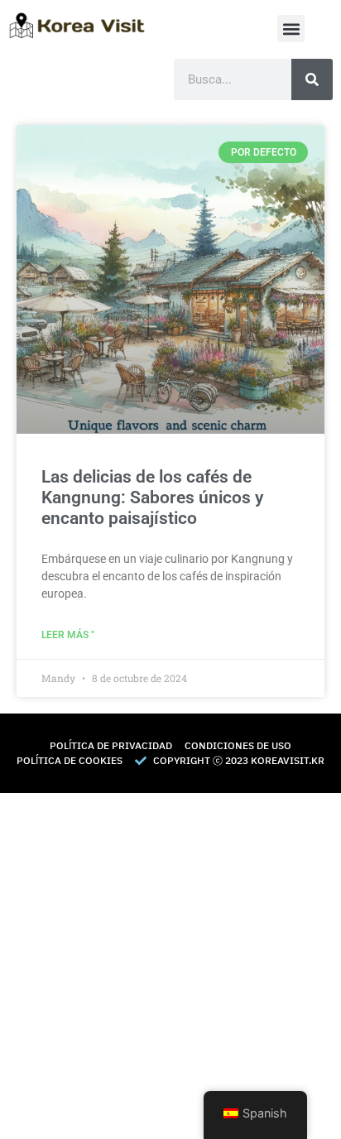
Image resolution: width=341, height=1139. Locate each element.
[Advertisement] (170, 963)
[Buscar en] (312, 79)
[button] (291, 28)
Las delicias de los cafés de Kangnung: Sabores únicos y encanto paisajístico (152, 497)
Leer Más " (67, 635)
